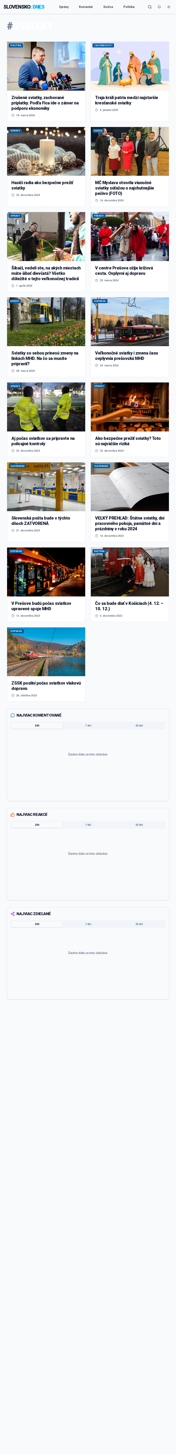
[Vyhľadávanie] (150, 7)
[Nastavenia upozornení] (159, 7)
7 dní (88, 725)
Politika (129, 7)
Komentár (86, 7)
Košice (108, 7)
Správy (64, 7)
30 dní (139, 725)
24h (37, 725)
